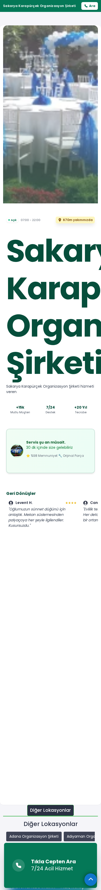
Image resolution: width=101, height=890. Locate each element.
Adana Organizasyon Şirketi (34, 836)
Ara (92, 6)
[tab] (50, 810)
